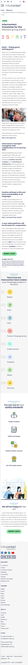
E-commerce (4, 565)
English (3, 589)
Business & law (5, 581)
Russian (3, 600)
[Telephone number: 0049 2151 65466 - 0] (1, 2)
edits (9, 242)
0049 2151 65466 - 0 (8, 636)
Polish (2, 598)
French (3, 591)
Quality (3, 617)
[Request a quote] (11, 2)
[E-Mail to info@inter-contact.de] (4, 2)
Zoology (3, 576)
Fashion (3, 567)
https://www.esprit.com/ (9, 138)
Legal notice (9, 656)
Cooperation (14, 503)
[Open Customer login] (8, 2)
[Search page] (20, 2)
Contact (3, 656)
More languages (5, 605)
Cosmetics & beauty (6, 570)
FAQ (9, 658)
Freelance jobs (5, 628)
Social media (4, 574)
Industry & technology (7, 579)
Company (3, 613)
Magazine (3, 658)
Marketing (4, 20)
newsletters (12, 246)
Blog (2, 621)
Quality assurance (14, 401)
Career (3, 626)
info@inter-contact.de (8, 638)
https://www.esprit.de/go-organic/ (12, 217)
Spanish (3, 602)
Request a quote (9, 253)
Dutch (2, 596)
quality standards (14, 407)
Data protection (18, 656)
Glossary (3, 624)
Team (2, 615)
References (4, 619)
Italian (2, 593)
